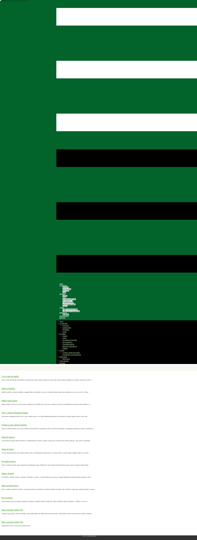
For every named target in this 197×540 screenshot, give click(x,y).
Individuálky (66, 289)
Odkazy (64, 306)
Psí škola (65, 287)
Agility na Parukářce (8, 388)
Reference (65, 314)
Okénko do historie (8, 449)
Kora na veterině (7, 497)
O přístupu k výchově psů (71, 311)
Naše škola (63, 313)
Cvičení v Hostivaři (8, 473)
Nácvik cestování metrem (10, 485)
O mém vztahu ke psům (70, 309)
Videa (64, 297)
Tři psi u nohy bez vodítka (10, 376)
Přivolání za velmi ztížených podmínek (14, 424)
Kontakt (62, 318)
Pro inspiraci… (67, 301)
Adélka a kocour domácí (9, 400)
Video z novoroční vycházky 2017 (12, 509)
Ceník (64, 292)
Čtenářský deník (68, 303)
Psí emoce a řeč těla (69, 299)
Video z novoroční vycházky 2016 (12, 522)
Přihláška (65, 291)
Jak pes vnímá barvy (69, 304)
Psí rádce (62, 294)
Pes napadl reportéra (9, 461)
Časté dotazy (64, 316)
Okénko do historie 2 (8, 437)
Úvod (61, 284)
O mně (61, 308)
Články (64, 296)
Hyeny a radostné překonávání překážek (15, 412)
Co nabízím (63, 286)
